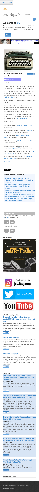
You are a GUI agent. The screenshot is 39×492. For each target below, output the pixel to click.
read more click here (10, 97)
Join (10, 2)
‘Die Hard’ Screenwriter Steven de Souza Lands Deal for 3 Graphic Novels (19, 191)
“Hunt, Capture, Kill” (14, 148)
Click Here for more (22, 118)
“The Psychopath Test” (24, 141)
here (4, 31)
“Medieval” (29, 130)
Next (12, 222)
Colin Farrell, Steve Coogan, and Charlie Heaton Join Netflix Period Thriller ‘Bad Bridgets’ (17, 186)
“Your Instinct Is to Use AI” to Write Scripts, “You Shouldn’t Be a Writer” (18, 200)
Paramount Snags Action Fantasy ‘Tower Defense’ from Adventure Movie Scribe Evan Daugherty (18, 180)
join (8, 217)
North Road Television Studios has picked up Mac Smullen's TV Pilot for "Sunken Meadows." (19, 195)
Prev (6, 222)
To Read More (8, 162)
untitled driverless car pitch (24, 125)
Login (3, 2)
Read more (6, 332)
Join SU (8, 35)
